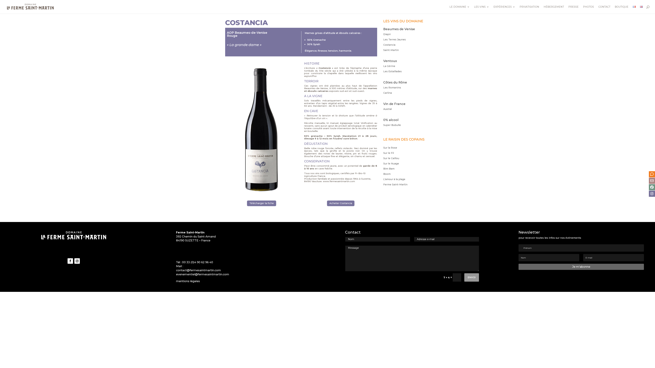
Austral (387, 109)
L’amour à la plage (394, 179)
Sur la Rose (390, 147)
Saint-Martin (391, 50)
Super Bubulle (392, 125)
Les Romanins (392, 87)
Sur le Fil (388, 153)
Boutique (621, 7)
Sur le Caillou (391, 158)
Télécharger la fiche (261, 203)
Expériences (502, 7)
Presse (573, 7)
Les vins (480, 7)
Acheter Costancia (340, 203)
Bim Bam (389, 168)
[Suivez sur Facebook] (70, 261)
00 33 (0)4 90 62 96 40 (197, 262)
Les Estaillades (392, 71)
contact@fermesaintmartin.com (198, 270)
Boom (387, 173)
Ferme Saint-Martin (395, 184)
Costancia (389, 44)
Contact (604, 7)
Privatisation (529, 7)
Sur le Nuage (391, 163)
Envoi (472, 277)
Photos (588, 7)
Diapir (387, 34)
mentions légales (188, 281)
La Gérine (389, 66)
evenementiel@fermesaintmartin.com (202, 274)
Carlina (387, 92)
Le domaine (457, 7)
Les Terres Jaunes (394, 39)
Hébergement (554, 7)
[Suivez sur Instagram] (77, 261)
